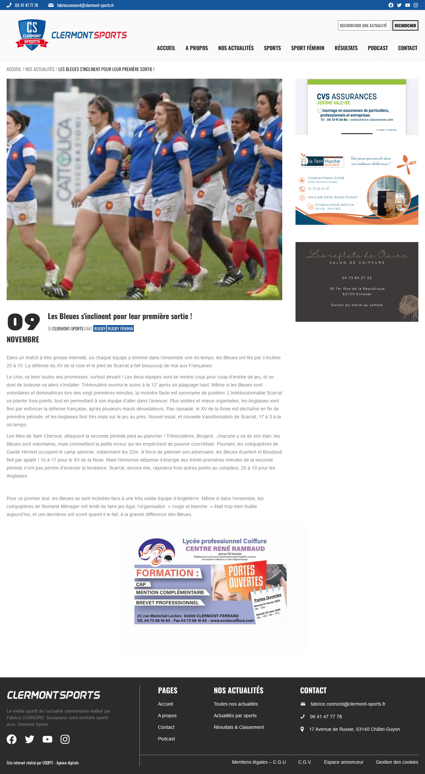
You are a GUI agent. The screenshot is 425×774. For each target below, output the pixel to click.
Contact (407, 48)
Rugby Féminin (120, 328)
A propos (197, 48)
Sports (272, 48)
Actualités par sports (235, 715)
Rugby (100, 328)
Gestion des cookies (397, 762)
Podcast (378, 48)
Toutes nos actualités (236, 704)
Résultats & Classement (239, 727)
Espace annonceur (344, 762)
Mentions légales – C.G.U (259, 762)
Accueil (166, 48)
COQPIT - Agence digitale (60, 762)
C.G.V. (305, 762)
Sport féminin (307, 48)
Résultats (346, 48)
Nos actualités (236, 48)
